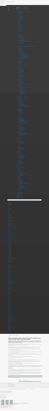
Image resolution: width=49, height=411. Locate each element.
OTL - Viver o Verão (21, 129)
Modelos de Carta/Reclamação (22, 84)
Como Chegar (20, 139)
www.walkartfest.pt (29, 373)
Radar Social (20, 101)
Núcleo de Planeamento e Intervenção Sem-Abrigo (24, 106)
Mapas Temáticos (19, 164)
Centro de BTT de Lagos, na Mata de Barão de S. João (24, 44)
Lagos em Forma (20, 28)
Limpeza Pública (20, 112)
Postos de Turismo (20, 157)
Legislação (20, 66)
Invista (18, 165)
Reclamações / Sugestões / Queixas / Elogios (23, 183)
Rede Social (20, 100)
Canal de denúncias (20, 31)
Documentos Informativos (21, 72)
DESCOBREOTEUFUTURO (21, 130)
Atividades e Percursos (21, 43)
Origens (19, 138)
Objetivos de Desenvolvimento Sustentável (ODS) (23, 97)
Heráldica (20, 15)
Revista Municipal (20, 18)
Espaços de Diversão (21, 148)
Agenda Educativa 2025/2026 (22, 58)
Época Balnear (20, 111)
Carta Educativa (20, 51)
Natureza (19, 146)
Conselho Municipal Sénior (21, 102)
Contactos (20, 197)
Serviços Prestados (21, 80)
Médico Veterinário (20, 62)
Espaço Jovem (20, 126)
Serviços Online (19, 178)
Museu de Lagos (19, 160)
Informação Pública (20, 135)
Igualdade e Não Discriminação (22, 105)
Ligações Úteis (20, 85)
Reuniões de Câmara (21, 185)
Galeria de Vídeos (19, 163)
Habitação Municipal (20, 96)
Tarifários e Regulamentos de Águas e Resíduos (23, 188)
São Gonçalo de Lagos (21, 26)
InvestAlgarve (19, 166)
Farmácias (20, 154)
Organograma (20, 14)
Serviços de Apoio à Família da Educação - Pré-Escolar (24, 55)
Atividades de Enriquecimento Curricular (23, 56)
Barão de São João (20, 25)
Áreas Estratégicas (20, 35)
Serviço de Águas (20, 182)
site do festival (20, 357)
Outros (20, 144)
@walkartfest (19, 374)
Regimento (20, 13)
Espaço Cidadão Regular (21, 69)
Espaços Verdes (20, 116)
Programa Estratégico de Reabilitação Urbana (23, 122)
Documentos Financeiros (21, 17)
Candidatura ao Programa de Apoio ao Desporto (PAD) (24, 41)
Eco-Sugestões (20, 108)
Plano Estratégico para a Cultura (22, 37)
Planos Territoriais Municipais (22, 118)
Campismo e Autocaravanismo (22, 158)
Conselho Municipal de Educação (22, 50)
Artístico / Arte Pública (21, 143)
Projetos (19, 45)
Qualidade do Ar (20, 115)
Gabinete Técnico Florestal (21, 134)
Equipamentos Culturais (21, 36)
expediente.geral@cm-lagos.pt (11, 385)
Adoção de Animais (20, 63)
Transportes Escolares (21, 54)
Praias (19, 145)
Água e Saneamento (20, 131)
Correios (19, 152)
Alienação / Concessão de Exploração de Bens (23, 173)
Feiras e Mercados (20, 153)
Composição (20, 20)
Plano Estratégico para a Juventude (22, 128)
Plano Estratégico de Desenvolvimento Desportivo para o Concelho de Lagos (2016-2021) (27, 46)
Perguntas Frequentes (21, 76)
